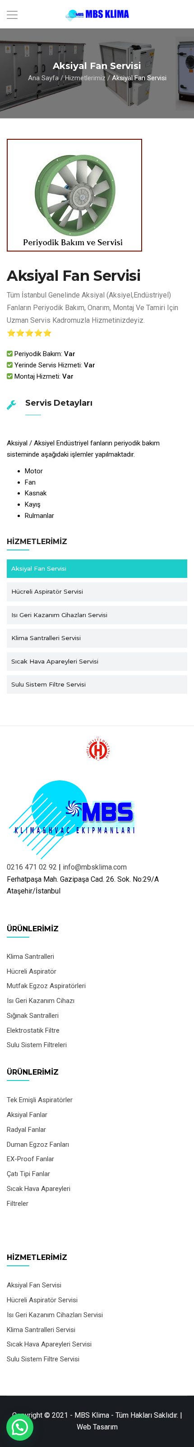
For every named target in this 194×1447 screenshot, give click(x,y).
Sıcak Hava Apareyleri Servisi (54, 661)
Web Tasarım (97, 1427)
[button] (19, 1427)
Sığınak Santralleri (33, 1016)
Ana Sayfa (43, 78)
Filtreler (17, 1204)
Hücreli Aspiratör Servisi (47, 591)
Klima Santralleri (30, 956)
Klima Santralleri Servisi (46, 637)
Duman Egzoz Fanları (38, 1144)
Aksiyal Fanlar (27, 1115)
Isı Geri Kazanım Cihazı (40, 1001)
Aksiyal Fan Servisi (38, 568)
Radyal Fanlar (26, 1130)
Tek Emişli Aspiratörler (40, 1100)
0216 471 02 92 (32, 867)
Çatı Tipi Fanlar (28, 1174)
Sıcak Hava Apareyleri (38, 1189)
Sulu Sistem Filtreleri (37, 1045)
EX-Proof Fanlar (30, 1159)
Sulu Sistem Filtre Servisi (48, 684)
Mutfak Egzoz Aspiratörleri (46, 986)
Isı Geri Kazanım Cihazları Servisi (59, 614)
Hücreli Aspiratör (31, 971)
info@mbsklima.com (95, 867)
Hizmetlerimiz (85, 78)
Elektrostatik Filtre (33, 1030)
